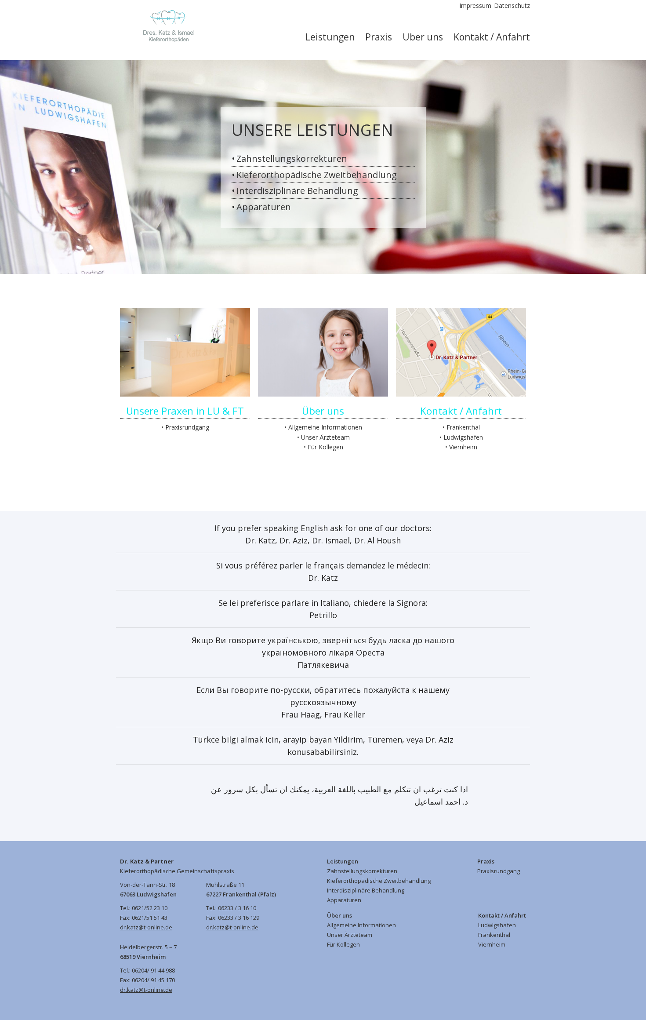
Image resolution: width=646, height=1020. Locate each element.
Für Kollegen (325, 447)
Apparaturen (263, 207)
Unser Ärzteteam (325, 437)
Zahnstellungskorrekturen (291, 158)
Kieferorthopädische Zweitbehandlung (316, 175)
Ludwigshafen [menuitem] (497, 925)
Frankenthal (463, 427)
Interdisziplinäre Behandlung (297, 191)
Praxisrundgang (187, 427)
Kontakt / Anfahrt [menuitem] (492, 37)
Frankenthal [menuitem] (494, 935)
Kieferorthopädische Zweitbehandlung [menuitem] (379, 881)
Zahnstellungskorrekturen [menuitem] (362, 871)
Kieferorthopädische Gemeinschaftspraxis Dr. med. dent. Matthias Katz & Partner (162, 26)
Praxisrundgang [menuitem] (498, 871)
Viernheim (463, 447)
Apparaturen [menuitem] (344, 900)
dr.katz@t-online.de (146, 927)
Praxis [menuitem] (378, 37)
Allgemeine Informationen (325, 427)
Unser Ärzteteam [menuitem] (349, 935)
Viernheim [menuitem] (491, 944)
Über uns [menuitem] (423, 37)
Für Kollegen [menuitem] (343, 944)
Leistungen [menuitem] (330, 37)
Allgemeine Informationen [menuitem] (361, 925)
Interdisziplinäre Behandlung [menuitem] (365, 890)
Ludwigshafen (463, 437)
